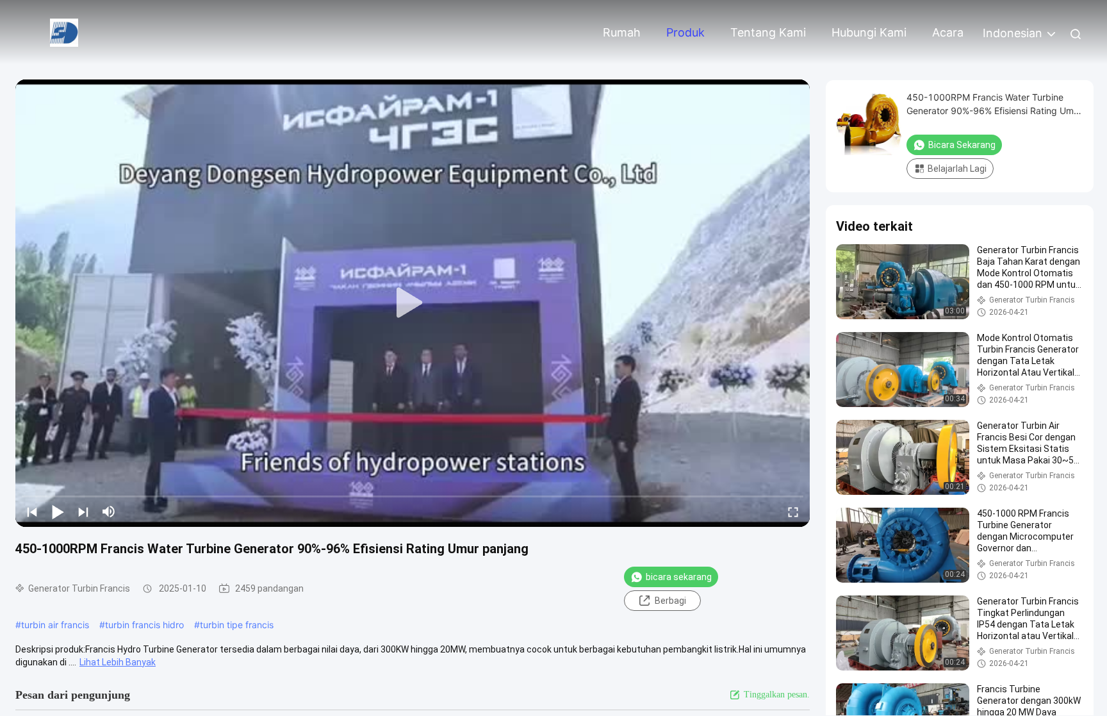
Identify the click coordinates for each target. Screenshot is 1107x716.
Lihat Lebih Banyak (117, 662)
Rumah (622, 32)
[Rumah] (64, 31)
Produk (685, 32)
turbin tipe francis (237, 624)
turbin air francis (55, 624)
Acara (948, 32)
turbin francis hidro (144, 624)
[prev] (32, 511)
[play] (413, 303)
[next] (83, 511)
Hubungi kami (869, 32)
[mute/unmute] (109, 511)
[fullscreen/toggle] (793, 511)
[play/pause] (57, 511)
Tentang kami (768, 32)
